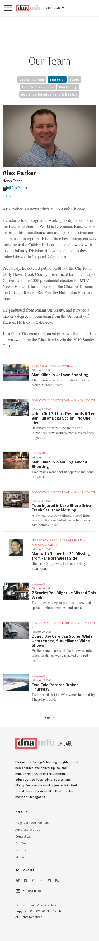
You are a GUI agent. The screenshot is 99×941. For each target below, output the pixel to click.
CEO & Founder (32, 79)
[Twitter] (18, 880)
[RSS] (57, 880)
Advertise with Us (27, 829)
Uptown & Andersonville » (54, 365)
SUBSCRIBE (32, 890)
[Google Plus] (41, 880)
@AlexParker (17, 187)
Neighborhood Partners (32, 822)
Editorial (57, 79)
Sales (74, 79)
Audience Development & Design (49, 94)
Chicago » (40, 453)
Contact (8, 196)
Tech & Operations (37, 86)
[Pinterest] (33, 880)
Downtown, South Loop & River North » (63, 402)
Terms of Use (24, 905)
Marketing (68, 86)
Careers (20, 850)
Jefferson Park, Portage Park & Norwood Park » (59, 542)
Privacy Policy (46, 905)
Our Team (22, 843)
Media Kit (22, 856)
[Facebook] (25, 880)
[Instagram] (49, 880)
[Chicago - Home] (28, 8)
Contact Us (23, 836)
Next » (49, 717)
